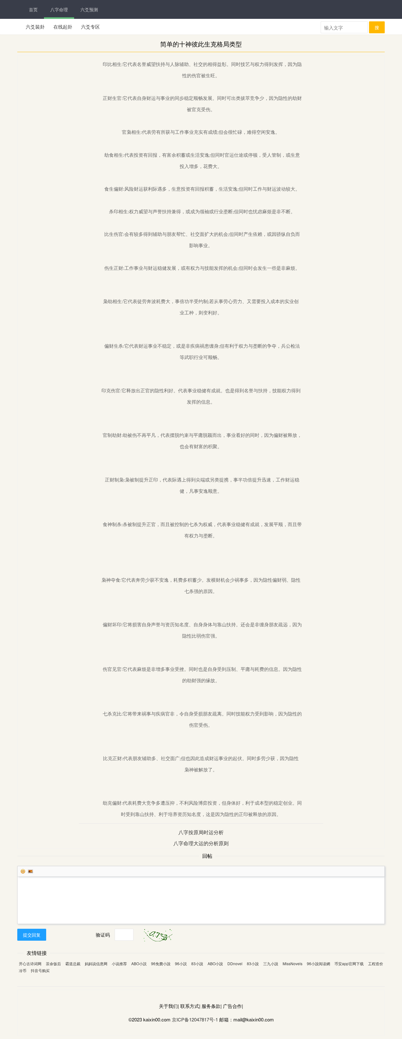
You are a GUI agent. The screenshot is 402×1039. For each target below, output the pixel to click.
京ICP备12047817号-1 (195, 1019)
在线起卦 (62, 26)
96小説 (181, 963)
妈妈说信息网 (96, 963)
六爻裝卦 (35, 26)
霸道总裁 (72, 963)
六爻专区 (90, 26)
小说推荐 (119, 963)
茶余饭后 (53, 963)
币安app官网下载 (349, 963)
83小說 (197, 963)
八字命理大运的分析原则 (201, 843)
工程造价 (375, 963)
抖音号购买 (40, 970)
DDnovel (234, 963)
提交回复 (32, 935)
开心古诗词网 (30, 963)
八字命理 (59, 9)
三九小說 (270, 963)
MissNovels (292, 963)
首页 (33, 9)
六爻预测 (89, 9)
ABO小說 (215, 963)
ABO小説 (139, 963)
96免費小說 (161, 963)
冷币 (22, 970)
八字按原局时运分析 (201, 832)
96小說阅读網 (318, 963)
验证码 (103, 934)
